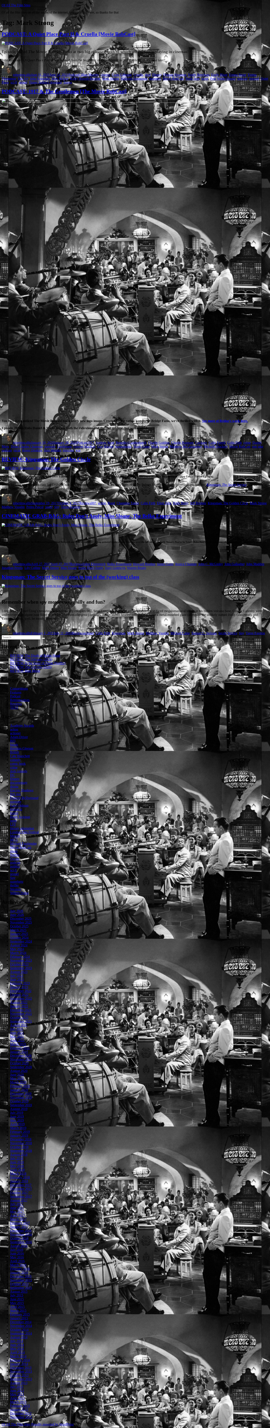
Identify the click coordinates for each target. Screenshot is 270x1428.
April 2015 (17, 1307)
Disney (157, 75)
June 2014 (17, 1345)
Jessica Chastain (186, 564)
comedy (15, 760)
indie (13, 820)
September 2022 (21, 998)
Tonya (67, 82)
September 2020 (21, 1067)
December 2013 (20, 1367)
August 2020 (18, 1071)
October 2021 (19, 1017)
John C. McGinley (210, 564)
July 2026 (16, 911)
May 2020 (17, 1078)
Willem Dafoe (19, 893)
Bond (111, 503)
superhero (16, 881)
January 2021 (19, 1052)
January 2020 (19, 1090)
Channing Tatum (128, 503)
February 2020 (20, 1086)
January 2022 (19, 1006)
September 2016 (21, 1242)
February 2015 (20, 1314)
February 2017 (20, 1223)
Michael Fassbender (23, 843)
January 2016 (19, 1272)
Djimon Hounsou (174, 75)
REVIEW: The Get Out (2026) (30, 667)
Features (15, 692)
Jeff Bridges (198, 503)
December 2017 (20, 1185)
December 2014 (20, 1322)
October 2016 (19, 1238)
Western (15, 889)
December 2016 (20, 1230)
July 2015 (16, 1295)
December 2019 (20, 1093)
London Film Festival (24, 832)
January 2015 (19, 1318)
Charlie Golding (159, 442)
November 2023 (21, 960)
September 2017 (21, 1196)
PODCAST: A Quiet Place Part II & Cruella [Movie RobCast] (68, 34)
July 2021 (16, 1029)
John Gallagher (234, 564)
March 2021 (18, 1044)
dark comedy (18, 771)
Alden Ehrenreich (93, 564)
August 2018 (18, 1154)
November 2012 (21, 1417)
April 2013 (17, 1398)
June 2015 (17, 1299)
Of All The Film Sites (16, 5)
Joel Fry (23, 78)
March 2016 (18, 1265)
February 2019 (20, 1131)
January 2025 (19, 934)
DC (12, 775)
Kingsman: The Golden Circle (228, 503)
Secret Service (227, 633)
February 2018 (20, 1177)
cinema (105, 75)
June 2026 (17, 915)
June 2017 (17, 1208)
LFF (13, 824)
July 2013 (16, 1386)
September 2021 (21, 1021)
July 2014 (16, 1341)
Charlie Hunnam (182, 442)
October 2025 (19, 926)
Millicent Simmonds (134, 78)
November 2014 (21, 1326)
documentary (18, 782)
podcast (242, 78)
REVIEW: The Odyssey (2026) (31, 659)
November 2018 (21, 1143)
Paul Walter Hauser (223, 78)
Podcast (73, 75)
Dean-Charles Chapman (27, 446)
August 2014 (18, 1337)
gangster (50, 446)
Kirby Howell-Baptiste (85, 78)
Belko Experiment (119, 564)
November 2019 (21, 1097)
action (102, 503)
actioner (89, 633)
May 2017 (17, 1211)
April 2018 (17, 1170)
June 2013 (17, 1390)
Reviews (85, 503)
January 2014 (19, 1364)
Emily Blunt (219, 75)
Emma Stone (237, 75)
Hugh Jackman (20, 817)
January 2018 (19, 1181)
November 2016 (21, 1234)
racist (17, 450)
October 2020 (19, 1063)
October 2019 (19, 1101)
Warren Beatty (136, 568)
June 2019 (17, 1116)
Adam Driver (19, 737)
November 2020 (21, 1059)
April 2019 (17, 1124)
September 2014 (21, 1333)
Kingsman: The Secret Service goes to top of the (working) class (70, 577)
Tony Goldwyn (115, 568)
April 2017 (17, 1215)
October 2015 (19, 1284)
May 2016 (17, 1257)
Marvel (15, 836)
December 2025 (20, 918)
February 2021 (20, 1048)
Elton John (164, 503)
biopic (14, 744)
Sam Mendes (52, 450)
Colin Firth (234, 442)
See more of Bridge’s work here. (225, 421)
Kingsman (119, 633)
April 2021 (17, 1040)
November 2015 (21, 1280)
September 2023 (21, 968)
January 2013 (19, 1409)
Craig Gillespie (122, 75)
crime (247, 442)
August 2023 (18, 972)
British (14, 752)
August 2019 (18, 1109)
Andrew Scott (105, 442)
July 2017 (16, 1204)
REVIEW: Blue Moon (25, 671)
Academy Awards (22, 725)
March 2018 (18, 1173)
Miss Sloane (69, 568)
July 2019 (16, 1112)
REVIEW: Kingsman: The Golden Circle (46, 459)
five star (15, 794)
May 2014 (17, 1348)
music (14, 851)
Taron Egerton (70, 507)
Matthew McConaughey (186, 446)
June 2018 (17, 1162)
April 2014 (17, 1352)
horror (14, 813)
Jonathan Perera (12, 568)
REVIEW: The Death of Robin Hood (35, 655)
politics (15, 866)
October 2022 (19, 994)
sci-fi (14, 82)
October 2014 (19, 1329)
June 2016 (17, 1253)
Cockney (201, 442)
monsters (155, 78)
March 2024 (18, 953)
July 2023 (16, 975)
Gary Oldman (19, 805)
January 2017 (19, 1227)
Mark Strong (110, 78)
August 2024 (18, 945)
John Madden (255, 564)
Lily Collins (32, 568)
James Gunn (165, 564)
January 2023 (19, 987)
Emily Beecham (198, 75)
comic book (18, 763)
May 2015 (17, 1303)
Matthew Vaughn (13, 507)
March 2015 (18, 1310)
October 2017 (19, 1192)
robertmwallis (22, 75)
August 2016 (18, 1246)
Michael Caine (180, 633)
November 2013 (21, 1371)
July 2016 (16, 1249)
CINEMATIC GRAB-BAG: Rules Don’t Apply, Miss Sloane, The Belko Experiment (92, 516)
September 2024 (21, 941)
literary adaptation (22, 828)
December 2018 (20, 1139)
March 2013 (18, 1402)
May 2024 (17, 949)
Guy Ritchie (105, 446)
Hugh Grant (142, 446)
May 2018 (17, 1166)
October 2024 (19, 937)
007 (93, 503)
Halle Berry (180, 503)
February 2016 (20, 1268)
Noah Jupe (192, 78)
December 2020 (20, 1055)
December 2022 (20, 991)
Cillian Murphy (89, 75)
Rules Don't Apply (90, 568)
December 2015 (20, 1276)
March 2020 (18, 1082)
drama (14, 786)
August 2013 (18, 1383)
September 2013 (21, 1379)
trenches (68, 450)
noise (204, 78)
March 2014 (18, 1356)
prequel (254, 78)
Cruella (138, 75)
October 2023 (19, 964)
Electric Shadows (21, 790)
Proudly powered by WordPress (52, 1424)
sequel (23, 82)
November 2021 (21, 1013)
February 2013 (20, 1405)
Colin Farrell (217, 442)
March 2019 (18, 1128)
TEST (14, 707)
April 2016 (17, 1261)
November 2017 (21, 1189)
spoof (49, 507)
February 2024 (20, 956)
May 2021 (17, 1036)
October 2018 (19, 1147)
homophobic (123, 446)
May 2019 (17, 1120)
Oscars (14, 859)
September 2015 (21, 1288)
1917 (90, 442)
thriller (14, 885)
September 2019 (21, 1105)
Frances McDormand (24, 798)
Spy (56, 507)
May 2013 (17, 1394)
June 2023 (17, 979)
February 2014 (20, 1360)
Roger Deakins (32, 450)
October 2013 (19, 1375)
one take (257, 446)
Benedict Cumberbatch (131, 442)
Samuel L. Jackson (204, 633)
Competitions (19, 688)
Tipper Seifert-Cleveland (45, 82)
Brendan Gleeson (21, 748)
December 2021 (20, 1010)
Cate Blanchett (20, 756)
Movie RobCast (173, 78)
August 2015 (18, 1291)
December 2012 (20, 1413)
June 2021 (17, 1033)
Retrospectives (20, 700)
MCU (14, 839)
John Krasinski (40, 78)
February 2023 (20, 983)
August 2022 (18, 1002)
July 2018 (16, 1158)
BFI (12, 741)
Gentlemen (64, 446)
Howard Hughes (144, 564)
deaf (148, 75)
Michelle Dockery (216, 446)
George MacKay (84, 446)
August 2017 (18, 1200)
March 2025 (18, 930)
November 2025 (21, 922)
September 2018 (21, 1151)
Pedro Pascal (34, 507)
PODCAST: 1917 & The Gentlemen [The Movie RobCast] (64, 91)
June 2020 (17, 1074)
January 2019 (19, 1135)
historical (16, 809)
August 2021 (18, 1025)
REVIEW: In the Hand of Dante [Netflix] (37, 663)
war (78, 450)
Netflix (14, 855)
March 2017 (18, 1219)
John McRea (59, 78)
